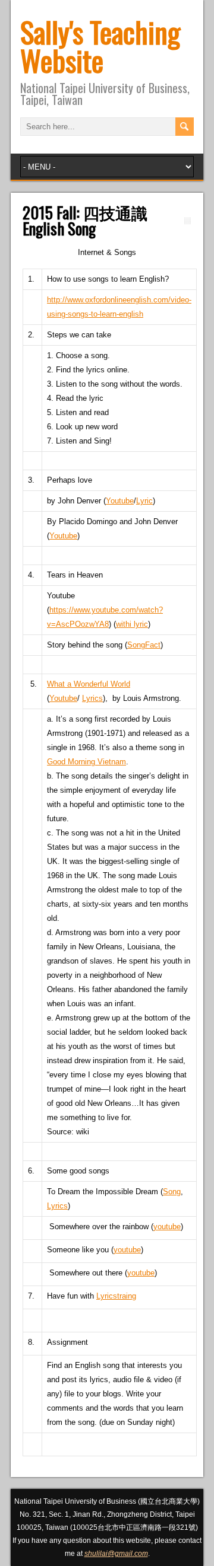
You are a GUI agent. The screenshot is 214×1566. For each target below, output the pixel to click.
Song (172, 1191)
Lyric (144, 500)
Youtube (120, 500)
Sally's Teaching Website (100, 46)
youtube (167, 1226)
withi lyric (132, 624)
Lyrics (92, 698)
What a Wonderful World (88, 684)
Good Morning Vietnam (86, 761)
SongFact (143, 644)
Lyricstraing (116, 1295)
